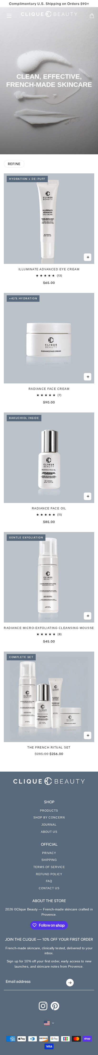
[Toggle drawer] (9, 15)
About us (49, 832)
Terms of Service (49, 867)
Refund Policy (49, 874)
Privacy (49, 853)
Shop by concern (49, 817)
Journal (49, 824)
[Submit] (69, 982)
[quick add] (87, 257)
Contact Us (49, 888)
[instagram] (43, 1006)
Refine (14, 164)
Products (49, 810)
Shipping (49, 860)
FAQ (49, 881)
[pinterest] (55, 1006)
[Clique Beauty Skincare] (49, 14)
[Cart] (91, 15)
